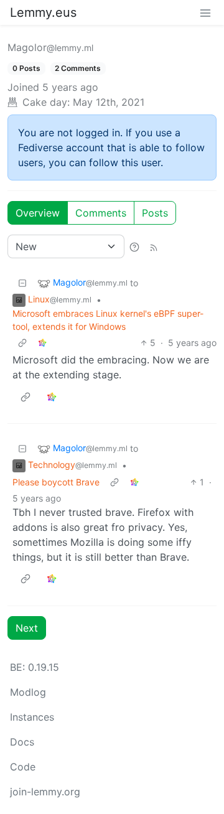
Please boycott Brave (56, 482)
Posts (155, 213)
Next (27, 628)
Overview (38, 213)
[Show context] (22, 342)
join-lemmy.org (45, 791)
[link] (42, 342)
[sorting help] (134, 246)
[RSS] (153, 246)
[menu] (205, 12)
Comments (100, 213)
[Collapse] (22, 282)
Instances (32, 717)
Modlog (28, 692)
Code (22, 766)
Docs (22, 742)
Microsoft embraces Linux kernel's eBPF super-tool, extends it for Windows (107, 320)
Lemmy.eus (43, 12)
